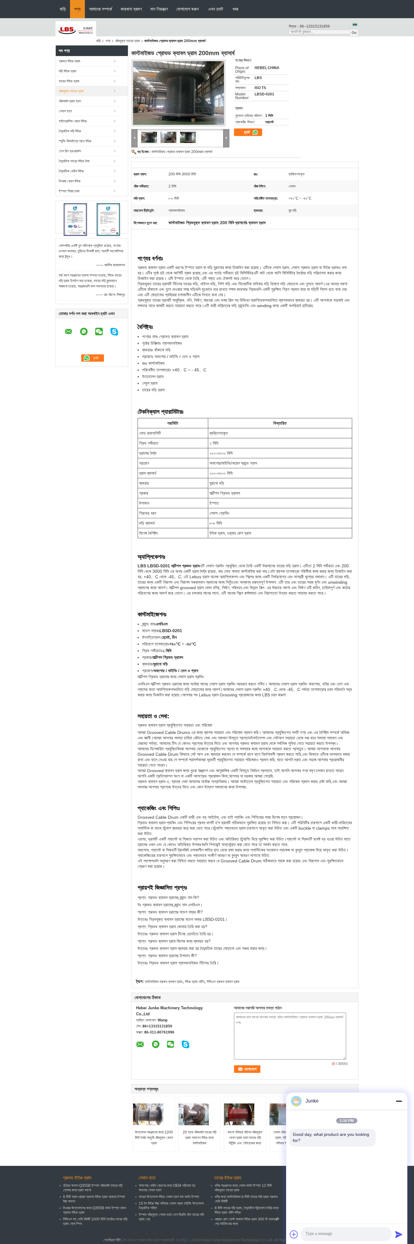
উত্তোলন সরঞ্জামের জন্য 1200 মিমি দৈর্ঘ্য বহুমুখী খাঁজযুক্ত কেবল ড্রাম (154, 1137)
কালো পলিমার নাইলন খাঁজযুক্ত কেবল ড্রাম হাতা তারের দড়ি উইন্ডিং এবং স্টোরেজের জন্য (245, 1137)
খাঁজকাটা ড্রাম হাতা (70, 101)
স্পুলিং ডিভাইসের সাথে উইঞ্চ (75, 141)
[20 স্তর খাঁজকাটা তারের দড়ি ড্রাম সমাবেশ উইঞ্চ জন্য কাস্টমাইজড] (200, 1114)
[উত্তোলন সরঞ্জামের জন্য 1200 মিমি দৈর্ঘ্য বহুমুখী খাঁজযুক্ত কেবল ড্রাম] (154, 1114)
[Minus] (398, 1101)
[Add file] (294, 1234)
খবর (235, 9)
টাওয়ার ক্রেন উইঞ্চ (70, 181)
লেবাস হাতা (65, 111)
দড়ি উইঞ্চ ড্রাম (67, 71)
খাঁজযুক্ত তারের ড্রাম (127, 41)
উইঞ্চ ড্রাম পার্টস (194, 982)
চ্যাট (247, 132)
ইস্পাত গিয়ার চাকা (69, 191)
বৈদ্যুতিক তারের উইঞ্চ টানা (74, 161)
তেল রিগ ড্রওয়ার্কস (70, 151)
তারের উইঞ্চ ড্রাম (69, 81)
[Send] (399, 1234)
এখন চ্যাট (215, 9)
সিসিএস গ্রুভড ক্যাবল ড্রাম (223, 982)
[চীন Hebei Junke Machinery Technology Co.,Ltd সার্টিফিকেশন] (75, 219)
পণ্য (77, 9)
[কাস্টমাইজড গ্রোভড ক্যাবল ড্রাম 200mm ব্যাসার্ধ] (180, 94)
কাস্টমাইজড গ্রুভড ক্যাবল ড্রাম (163, 982)
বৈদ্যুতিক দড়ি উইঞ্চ (70, 131)
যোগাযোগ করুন (187, 9)
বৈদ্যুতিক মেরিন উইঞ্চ (71, 171)
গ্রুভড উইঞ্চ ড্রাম (69, 61)
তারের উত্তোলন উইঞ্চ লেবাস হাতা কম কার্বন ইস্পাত (169, 1197)
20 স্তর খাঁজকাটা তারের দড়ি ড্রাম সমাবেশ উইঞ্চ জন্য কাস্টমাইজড (199, 1137)
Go (354, 33)
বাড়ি (63, 9)
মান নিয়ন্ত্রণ (159, 9)
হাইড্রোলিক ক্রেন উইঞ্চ (73, 121)
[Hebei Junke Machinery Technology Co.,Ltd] (75, 30)
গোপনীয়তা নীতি (112, 1240)
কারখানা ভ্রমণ (131, 9)
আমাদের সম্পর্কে (100, 9)
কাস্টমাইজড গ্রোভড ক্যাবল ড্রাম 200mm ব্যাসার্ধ (182, 152)
